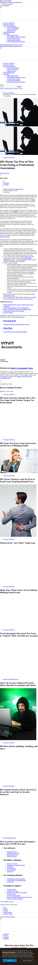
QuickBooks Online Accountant (16, 879)
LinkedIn (19, 376)
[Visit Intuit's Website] (4, 2)
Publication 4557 (29, 256)
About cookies (8, 912)
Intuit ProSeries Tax (12, 855)
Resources (6, 33)
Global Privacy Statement (8, 952)
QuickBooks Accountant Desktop (16, 880)
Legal (5, 907)
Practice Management (10, 26)
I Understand (10, 960)
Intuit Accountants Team (16, 189)
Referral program (12, 856)
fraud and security (20, 317)
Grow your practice (12, 29)
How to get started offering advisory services (19, 897)
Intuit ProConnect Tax (13, 853)
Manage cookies (8, 914)
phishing (33, 200)
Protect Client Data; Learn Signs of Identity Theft (17, 309)
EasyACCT (10, 882)
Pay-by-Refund (11, 870)
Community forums (12, 891)
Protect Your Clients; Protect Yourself (14, 311)
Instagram (4, 376)
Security (6, 910)
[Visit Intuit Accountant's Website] (15, 2)
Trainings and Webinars (13, 40)
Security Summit (8, 312)
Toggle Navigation (7, 4)
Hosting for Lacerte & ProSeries (16, 865)
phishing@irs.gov (5, 236)
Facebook (10, 376)
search (2, 85)
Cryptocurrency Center (13, 38)
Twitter (6, 935)
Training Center (11, 889)
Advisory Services (9, 24)
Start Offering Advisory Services (16, 37)
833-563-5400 (10, 917)
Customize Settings (27, 960)
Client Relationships (9, 32)
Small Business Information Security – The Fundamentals (17, 258)
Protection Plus (11, 868)
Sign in (21, 44)
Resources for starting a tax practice (17, 892)
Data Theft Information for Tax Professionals (16, 308)
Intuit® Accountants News (11, 679)
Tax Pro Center (11, 894)
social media (29, 299)
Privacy (6, 909)
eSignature (10, 867)
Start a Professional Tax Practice (16, 41)
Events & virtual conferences (15, 898)
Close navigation (4, 5)
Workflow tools (11, 30)
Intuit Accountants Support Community (9, 44)
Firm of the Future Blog (13, 895)
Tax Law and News (9, 23)
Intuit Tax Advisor (12, 863)
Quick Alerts (19, 299)
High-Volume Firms (12, 35)
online (26, 375)
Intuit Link (10, 871)
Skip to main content (5, 0)
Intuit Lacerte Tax (12, 851)
